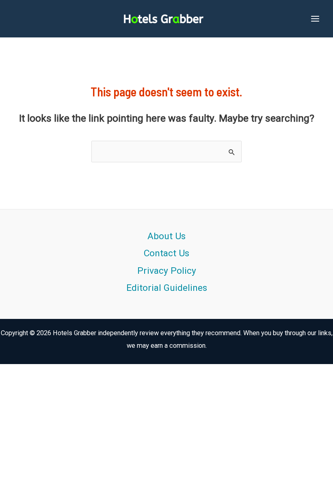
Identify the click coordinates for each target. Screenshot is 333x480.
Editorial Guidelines (166, 287)
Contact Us (166, 253)
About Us (166, 236)
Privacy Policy (166, 270)
